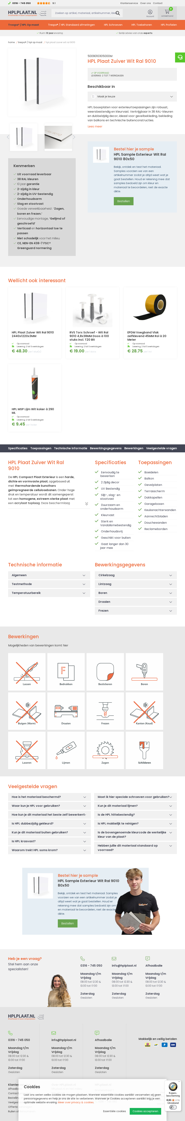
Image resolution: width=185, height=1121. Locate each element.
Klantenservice (129, 3)
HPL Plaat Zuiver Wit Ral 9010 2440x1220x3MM (33, 334)
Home (11, 42)
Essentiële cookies (114, 1111)
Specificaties (17, 448)
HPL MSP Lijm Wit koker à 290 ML (33, 411)
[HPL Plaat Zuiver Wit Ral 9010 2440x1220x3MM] (34, 307)
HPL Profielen (169, 25)
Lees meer (95, 126)
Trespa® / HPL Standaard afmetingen (71, 25)
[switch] (173, 1107)
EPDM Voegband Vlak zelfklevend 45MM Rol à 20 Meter (146, 336)
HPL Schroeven (113, 25)
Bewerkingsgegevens (106, 448)
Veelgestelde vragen (161, 448)
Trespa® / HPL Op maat (23, 25)
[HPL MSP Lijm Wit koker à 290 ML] (34, 384)
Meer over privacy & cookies (76, 1102)
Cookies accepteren (145, 1111)
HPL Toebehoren (142, 25)
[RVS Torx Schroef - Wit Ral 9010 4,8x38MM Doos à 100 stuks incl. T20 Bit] (92, 307)
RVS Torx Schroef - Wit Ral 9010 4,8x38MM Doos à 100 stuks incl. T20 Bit (89, 336)
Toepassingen (40, 448)
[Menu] (179, 1082)
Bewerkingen (133, 448)
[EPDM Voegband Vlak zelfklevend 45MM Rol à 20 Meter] (150, 307)
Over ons (145, 3)
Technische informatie (70, 448)
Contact (157, 3)
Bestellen (123, 201)
